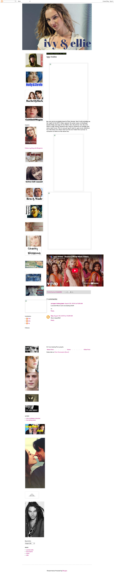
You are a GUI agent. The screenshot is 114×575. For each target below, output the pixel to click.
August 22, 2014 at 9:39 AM (74, 303)
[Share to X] (69, 292)
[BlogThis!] (67, 292)
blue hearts (29, 551)
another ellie (29, 549)
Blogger (65, 570)
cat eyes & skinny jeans (57, 303)
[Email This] (66, 292)
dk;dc (27, 553)
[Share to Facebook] (71, 292)
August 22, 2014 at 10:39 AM (63, 316)
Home (68, 349)
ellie (29, 321)
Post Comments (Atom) (62, 352)
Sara (52, 316)
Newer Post (50, 349)
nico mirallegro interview (33, 418)
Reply (52, 311)
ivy (29, 323)
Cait (29, 318)
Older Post (87, 349)
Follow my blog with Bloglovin (33, 148)
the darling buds (31, 420)
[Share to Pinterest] (72, 292)
